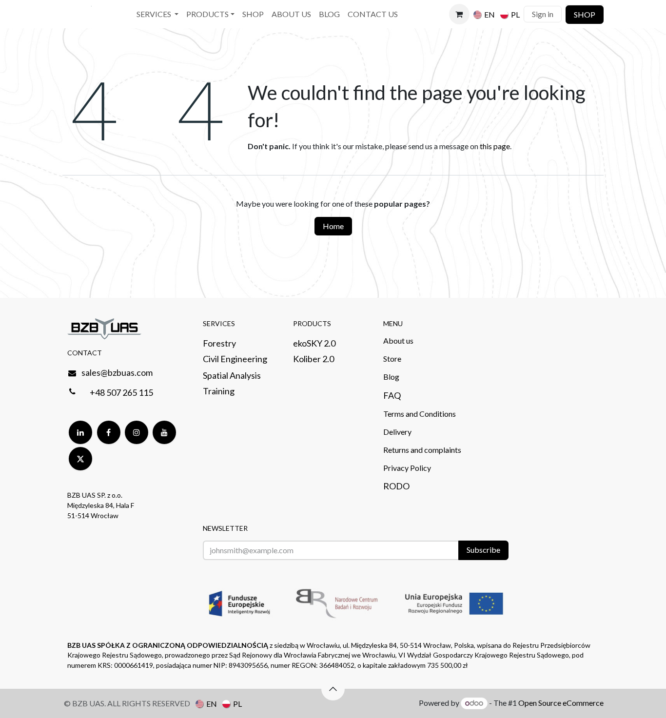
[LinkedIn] (80, 432)
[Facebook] (108, 432)
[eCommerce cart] (459, 14)
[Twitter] (80, 458)
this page (495, 146)
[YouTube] (164, 432)
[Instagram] (136, 432)
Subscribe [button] (483, 549)
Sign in (542, 14)
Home (333, 226)
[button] (333, 688)
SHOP (584, 14)
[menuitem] (157, 14)
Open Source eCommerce (561, 702)
